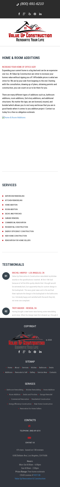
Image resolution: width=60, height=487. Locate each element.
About (17, 367)
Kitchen (34, 367)
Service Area (42, 372)
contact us (30, 443)
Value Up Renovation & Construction (30, 478)
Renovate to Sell (21, 372)
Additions (8, 372)
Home (10, 367)
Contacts (53, 372)
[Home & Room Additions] (30, 137)
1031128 (36, 475)
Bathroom (42, 367)
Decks (51, 367)
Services (25, 367)
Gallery (32, 372)
